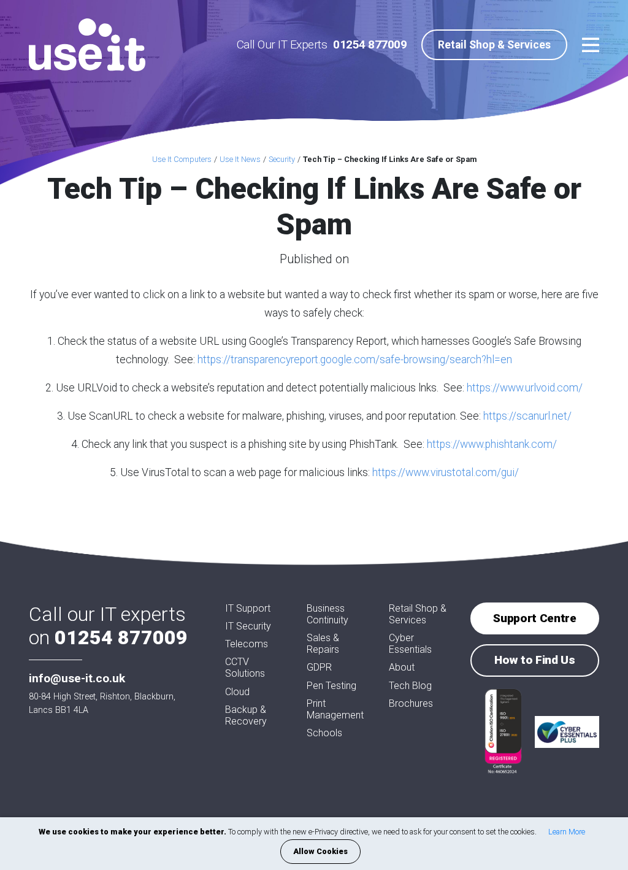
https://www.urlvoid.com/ (525, 388)
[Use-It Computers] (87, 44)
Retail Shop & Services (494, 45)
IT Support (247, 608)
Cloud (237, 692)
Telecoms (246, 644)
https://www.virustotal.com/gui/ (445, 472)
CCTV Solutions (245, 667)
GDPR (319, 667)
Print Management (335, 709)
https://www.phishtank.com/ (492, 444)
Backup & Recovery (246, 715)
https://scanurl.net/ (527, 416)
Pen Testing (331, 685)
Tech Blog (410, 685)
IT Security (248, 626)
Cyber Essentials (410, 643)
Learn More (566, 831)
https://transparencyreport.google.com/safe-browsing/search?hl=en (354, 359)
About (402, 667)
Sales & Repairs (323, 643)
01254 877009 (370, 44)
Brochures (411, 703)
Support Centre (534, 618)
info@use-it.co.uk (77, 678)
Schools (324, 733)
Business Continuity (327, 614)
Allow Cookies (320, 851)
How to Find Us (534, 660)
